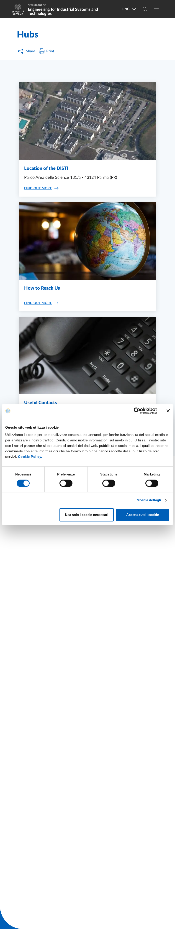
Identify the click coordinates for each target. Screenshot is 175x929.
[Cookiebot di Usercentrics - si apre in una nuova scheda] (137, 410)
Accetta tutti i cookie (142, 515)
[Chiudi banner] (168, 410)
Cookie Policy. (30, 457)
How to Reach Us (42, 288)
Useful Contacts (40, 402)
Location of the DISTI (46, 168)
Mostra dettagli (149, 500)
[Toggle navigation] (156, 8)
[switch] (65, 483)
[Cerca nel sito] (145, 9)
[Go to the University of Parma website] (19, 9)
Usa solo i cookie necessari (86, 515)
